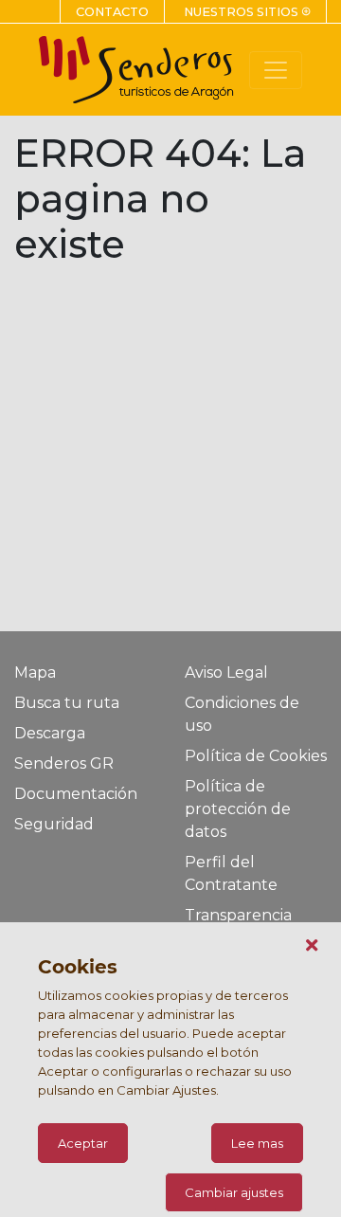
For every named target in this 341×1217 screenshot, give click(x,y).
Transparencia (238, 915)
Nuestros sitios (247, 12)
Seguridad (54, 824)
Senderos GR (64, 763)
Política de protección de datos (238, 809)
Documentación (75, 794)
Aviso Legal (226, 672)
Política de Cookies (256, 756)
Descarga (49, 733)
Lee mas (257, 1143)
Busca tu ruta (66, 703)
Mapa (35, 672)
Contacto (112, 12)
